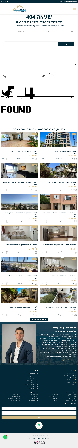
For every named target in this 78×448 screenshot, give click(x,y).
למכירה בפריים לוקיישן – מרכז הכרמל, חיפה (24, 151)
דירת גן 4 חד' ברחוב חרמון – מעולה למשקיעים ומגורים (21, 245)
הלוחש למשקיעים (15, 400)
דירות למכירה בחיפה (33, 374)
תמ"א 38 (36, 397)
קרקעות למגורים (16, 397)
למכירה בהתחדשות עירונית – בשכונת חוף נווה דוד (61, 307)
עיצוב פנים (55, 398)
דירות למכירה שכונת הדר (32, 386)
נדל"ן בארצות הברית (33, 400)
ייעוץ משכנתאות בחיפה (71, 400)
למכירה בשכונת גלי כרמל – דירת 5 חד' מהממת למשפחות (20, 182)
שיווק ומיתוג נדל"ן (72, 395)
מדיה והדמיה (55, 395)
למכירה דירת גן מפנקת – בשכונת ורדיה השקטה (23, 307)
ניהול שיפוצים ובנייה (53, 397)
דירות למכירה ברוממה (33, 382)
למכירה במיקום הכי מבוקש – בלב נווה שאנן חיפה (61, 182)
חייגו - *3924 (4, 2)
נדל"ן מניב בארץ (34, 395)
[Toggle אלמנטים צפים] (5, 437)
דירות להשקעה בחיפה (33, 378)
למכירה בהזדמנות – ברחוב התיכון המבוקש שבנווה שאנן (59, 245)
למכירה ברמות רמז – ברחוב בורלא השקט (64, 276)
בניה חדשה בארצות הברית (13, 398)
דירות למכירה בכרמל (33, 388)
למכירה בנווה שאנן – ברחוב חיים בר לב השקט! (23, 276)
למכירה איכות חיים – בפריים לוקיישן (65, 151)
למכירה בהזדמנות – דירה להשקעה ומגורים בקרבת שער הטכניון (20, 213)
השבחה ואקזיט (16, 395)
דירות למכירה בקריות (33, 376)
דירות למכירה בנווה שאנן (32, 380)
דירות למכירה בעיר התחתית (31, 384)
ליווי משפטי (55, 400)
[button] (75, 9)
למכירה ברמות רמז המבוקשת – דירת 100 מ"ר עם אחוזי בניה (59, 213)
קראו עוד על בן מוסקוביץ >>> (67, 360)
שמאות (74, 397)
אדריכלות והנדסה (72, 398)
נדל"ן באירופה (35, 398)
